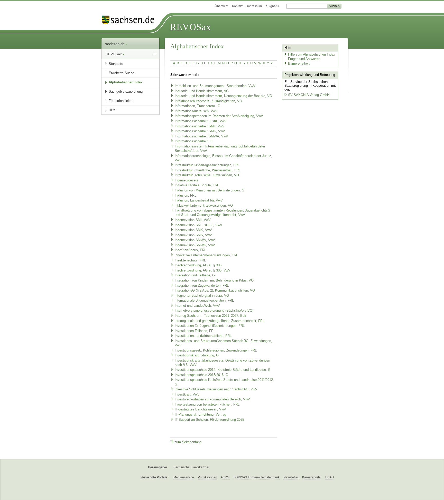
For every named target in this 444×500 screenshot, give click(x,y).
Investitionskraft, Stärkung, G (197, 355)
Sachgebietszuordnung (126, 91)
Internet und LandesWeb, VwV (197, 306)
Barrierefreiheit (299, 63)
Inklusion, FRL (185, 195)
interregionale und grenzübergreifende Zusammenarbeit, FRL (219, 321)
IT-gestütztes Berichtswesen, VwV (200, 409)
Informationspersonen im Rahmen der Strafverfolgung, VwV (219, 116)
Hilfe (112, 110)
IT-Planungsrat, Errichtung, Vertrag (200, 414)
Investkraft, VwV (187, 394)
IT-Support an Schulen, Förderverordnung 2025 (209, 420)
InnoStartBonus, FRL (190, 250)
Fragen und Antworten (304, 59)
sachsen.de (115, 44)
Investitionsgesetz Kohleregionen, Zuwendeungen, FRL (216, 350)
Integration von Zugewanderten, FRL (202, 285)
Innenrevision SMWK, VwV (195, 245)
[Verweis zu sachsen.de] (130, 19)
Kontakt (237, 6)
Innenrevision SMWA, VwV (195, 240)
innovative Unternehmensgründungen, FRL (206, 255)
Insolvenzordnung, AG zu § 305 (198, 265)
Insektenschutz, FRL (190, 260)
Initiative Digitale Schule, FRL (197, 185)
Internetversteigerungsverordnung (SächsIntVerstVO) (214, 310)
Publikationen (207, 477)
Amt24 (225, 477)
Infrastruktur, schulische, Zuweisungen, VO (207, 175)
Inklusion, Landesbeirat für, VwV (199, 200)
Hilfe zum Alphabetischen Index (311, 54)
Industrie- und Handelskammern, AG (202, 91)
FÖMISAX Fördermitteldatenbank (257, 477)
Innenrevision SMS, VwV (193, 235)
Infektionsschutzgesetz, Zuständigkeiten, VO (208, 101)
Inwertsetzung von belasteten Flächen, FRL (207, 404)
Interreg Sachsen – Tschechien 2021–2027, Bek (210, 316)
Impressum (254, 6)
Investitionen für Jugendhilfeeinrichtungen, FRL (210, 326)
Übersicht (221, 6)
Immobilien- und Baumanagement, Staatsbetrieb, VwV (215, 86)
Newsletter (290, 477)
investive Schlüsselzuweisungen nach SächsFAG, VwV (216, 389)
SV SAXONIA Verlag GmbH (308, 95)
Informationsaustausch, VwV (196, 111)
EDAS (329, 477)
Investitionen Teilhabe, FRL (195, 331)
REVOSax (190, 27)
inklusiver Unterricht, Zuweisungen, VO (204, 205)
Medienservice (183, 477)
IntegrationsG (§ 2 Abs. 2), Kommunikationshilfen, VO (215, 290)
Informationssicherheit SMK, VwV (200, 131)
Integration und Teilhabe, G (195, 275)
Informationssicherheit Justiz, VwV (201, 121)
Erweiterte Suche (121, 73)
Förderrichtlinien (120, 101)
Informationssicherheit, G (193, 141)
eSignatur (272, 6)
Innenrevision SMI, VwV (193, 220)
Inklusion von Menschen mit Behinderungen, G (209, 190)
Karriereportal (311, 477)
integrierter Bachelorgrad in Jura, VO (202, 295)
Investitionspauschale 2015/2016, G (201, 375)
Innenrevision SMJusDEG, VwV (198, 225)
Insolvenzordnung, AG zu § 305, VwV (202, 270)
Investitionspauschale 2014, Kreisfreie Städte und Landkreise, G (223, 370)
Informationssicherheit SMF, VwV (200, 126)
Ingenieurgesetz (186, 180)
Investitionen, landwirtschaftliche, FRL (203, 336)
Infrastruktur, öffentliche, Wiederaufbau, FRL (207, 170)
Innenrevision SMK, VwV (193, 230)
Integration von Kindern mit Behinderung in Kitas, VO (214, 280)
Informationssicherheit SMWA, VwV (201, 136)
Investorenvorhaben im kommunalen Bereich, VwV (212, 399)
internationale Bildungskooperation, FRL (204, 300)
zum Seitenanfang (187, 442)
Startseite (116, 64)
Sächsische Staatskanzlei (191, 467)
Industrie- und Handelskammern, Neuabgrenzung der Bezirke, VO (223, 96)
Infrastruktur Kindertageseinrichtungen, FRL (207, 165)
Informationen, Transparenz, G (197, 106)
